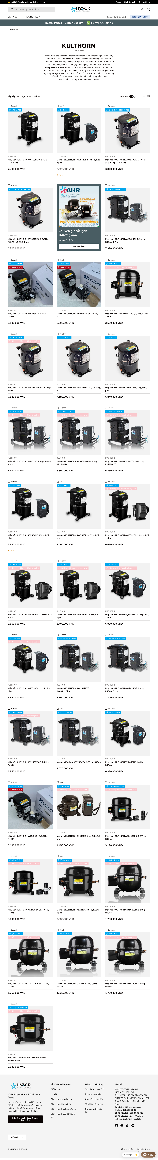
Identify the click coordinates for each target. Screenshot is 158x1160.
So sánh (124, 96)
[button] (148, 9)
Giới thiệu (55, 1089)
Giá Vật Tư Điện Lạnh (116, 17)
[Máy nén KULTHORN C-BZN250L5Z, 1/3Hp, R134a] (127, 881)
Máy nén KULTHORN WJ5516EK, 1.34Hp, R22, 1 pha (127, 616)
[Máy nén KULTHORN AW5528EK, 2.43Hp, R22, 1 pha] (30, 585)
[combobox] (31, 9)
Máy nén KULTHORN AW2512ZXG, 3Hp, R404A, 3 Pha (76, 689)
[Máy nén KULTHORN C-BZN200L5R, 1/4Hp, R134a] (30, 954)
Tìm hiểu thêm (79, 246)
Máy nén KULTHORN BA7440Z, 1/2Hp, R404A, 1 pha (127, 315)
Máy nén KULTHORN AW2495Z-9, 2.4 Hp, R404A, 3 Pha (125, 689)
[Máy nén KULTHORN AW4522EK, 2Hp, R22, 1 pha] (127, 358)
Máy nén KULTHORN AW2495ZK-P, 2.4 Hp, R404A (28, 763)
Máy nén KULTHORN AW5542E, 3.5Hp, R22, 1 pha (29, 536)
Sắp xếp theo (14, 96)
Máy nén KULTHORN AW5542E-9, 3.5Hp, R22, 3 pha (78, 161)
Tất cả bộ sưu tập (127, 1149)
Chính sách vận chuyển (61, 1099)
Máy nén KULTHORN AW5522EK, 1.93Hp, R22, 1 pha (79, 616)
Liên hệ (54, 1094)
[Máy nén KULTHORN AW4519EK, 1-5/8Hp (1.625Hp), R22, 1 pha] (127, 130)
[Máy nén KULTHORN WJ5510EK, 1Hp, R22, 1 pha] (30, 659)
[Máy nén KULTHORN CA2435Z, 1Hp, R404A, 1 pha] (79, 807)
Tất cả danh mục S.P (94, 1089)
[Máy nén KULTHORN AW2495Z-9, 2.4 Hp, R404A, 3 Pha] (127, 659)
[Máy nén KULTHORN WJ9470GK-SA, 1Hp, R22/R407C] (127, 432)
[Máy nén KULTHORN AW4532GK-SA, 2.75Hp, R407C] (30, 358)
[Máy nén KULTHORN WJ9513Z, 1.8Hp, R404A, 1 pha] (30, 432)
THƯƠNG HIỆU (31, 17)
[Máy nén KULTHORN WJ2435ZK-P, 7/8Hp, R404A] (30, 807)
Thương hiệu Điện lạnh (125, 2)
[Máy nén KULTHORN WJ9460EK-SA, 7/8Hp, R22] (79, 284)
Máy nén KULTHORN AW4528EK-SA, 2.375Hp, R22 (79, 389)
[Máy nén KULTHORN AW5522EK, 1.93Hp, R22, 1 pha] (79, 585)
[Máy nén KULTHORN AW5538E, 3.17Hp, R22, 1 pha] (79, 506)
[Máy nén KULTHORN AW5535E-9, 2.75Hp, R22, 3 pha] (30, 130)
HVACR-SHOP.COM (20, 1149)
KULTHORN (14, 29)
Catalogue (74, 79)
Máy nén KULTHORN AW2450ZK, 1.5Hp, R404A (27, 315)
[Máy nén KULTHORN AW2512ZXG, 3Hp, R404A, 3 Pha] (79, 659)
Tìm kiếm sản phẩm (94, 1104)
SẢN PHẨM (13, 17)
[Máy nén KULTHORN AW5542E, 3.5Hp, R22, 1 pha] (30, 506)
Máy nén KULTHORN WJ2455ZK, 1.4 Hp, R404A (124, 763)
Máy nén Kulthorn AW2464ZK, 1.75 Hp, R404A (79, 762)
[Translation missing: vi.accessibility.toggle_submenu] (20, 16)
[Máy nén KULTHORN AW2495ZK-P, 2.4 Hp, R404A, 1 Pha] (127, 210)
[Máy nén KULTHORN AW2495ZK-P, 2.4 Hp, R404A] (30, 733)
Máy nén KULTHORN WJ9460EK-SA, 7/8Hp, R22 (77, 315)
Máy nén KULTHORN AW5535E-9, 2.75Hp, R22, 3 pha (28, 161)
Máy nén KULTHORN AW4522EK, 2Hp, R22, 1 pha (126, 389)
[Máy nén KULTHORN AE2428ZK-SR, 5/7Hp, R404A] (127, 807)
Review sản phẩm (93, 1094)
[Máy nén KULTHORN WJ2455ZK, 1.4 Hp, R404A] (127, 733)
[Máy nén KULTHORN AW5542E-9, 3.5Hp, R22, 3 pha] (79, 130)
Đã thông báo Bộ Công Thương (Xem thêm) (25, 1119)
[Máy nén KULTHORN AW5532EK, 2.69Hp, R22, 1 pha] (127, 506)
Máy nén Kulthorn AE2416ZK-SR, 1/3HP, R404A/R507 (27, 1059)
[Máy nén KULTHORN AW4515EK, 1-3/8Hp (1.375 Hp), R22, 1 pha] (30, 210)
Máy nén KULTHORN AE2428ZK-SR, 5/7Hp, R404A (125, 837)
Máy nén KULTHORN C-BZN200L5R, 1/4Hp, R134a (28, 985)
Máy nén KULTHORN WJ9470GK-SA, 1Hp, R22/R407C (125, 462)
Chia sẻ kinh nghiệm (94, 1099)
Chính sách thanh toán (61, 1104)
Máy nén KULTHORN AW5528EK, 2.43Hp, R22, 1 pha (30, 616)
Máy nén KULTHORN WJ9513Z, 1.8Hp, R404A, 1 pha (30, 462)
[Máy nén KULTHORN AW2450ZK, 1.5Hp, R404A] (30, 284)
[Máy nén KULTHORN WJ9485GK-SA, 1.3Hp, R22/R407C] (79, 432)
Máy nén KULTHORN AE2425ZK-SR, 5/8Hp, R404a (28, 911)
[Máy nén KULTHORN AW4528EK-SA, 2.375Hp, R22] (79, 358)
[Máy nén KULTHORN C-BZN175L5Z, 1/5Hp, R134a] (79, 954)
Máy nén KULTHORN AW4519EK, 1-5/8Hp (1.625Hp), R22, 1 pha (125, 161)
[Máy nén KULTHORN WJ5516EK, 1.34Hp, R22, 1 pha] (127, 585)
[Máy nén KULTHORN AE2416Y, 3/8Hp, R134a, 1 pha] (79, 881)
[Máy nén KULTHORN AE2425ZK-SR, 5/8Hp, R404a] (30, 881)
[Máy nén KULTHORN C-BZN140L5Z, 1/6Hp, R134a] (127, 954)
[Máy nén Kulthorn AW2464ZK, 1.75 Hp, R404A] (79, 733)
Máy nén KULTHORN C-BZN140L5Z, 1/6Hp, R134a (125, 985)
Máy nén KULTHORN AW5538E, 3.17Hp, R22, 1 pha (79, 536)
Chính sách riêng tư (143, 1149)
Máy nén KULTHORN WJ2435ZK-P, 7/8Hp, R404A (28, 837)
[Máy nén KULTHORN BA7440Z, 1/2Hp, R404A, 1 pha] (127, 284)
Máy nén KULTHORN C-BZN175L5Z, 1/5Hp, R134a (77, 985)
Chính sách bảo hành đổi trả (63, 1109)
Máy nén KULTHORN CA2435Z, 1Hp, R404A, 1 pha (78, 837)
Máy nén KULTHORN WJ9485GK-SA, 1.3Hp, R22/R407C (77, 462)
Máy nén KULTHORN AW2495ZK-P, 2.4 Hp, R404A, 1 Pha (125, 240)
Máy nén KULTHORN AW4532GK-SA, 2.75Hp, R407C (29, 389)
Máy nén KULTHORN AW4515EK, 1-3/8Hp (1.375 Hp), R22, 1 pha (28, 240)
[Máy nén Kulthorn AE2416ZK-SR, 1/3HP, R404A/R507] (30, 1028)
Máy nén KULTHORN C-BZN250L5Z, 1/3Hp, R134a (125, 911)
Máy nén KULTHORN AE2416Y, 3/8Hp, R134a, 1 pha (78, 911)
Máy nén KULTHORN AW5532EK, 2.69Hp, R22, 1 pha (127, 536)
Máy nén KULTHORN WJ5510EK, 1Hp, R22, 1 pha (29, 689)
